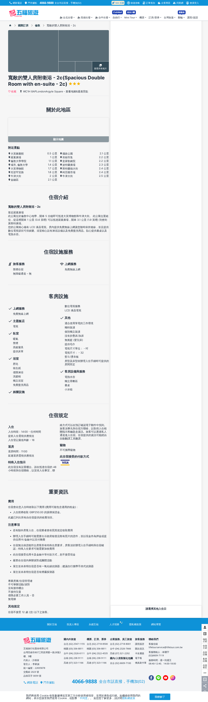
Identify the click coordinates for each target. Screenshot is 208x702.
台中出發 (103, 18)
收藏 (13, 91)
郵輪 (181, 16)
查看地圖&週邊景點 (77, 91)
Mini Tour (130, 16)
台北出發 (67, 18)
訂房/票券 (155, 17)
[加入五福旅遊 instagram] (172, 677)
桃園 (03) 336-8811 (73, 648)
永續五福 (93, 624)
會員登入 (192, 3)
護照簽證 (139, 643)
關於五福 (52, 624)
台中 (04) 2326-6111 (74, 653)
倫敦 (37, 25)
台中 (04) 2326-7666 (120, 648)
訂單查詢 (148, 3)
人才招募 (114, 624)
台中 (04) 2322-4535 (97, 653)
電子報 (138, 658)
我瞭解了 (160, 696)
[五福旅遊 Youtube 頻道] (165, 677)
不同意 (84, 698)
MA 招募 (118, 3)
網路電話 (15, 3)
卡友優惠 (139, 653)
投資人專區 (73, 624)
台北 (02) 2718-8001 (120, 643)
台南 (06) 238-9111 (73, 658)
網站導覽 (156, 624)
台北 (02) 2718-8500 (97, 643)
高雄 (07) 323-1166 (73, 662)
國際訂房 (23, 25)
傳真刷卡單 (140, 662)
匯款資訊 (139, 648)
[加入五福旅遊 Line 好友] (158, 677)
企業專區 (164, 3)
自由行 (117, 16)
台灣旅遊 (170, 17)
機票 (143, 17)
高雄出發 (85, 18)
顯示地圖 (58, 139)
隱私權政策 (135, 624)
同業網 (178, 3)
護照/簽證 (192, 17)
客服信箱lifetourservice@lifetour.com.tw (165, 645)
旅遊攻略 (134, 2)
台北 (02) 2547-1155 (74, 643)
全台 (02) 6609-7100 (120, 663)
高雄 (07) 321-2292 (120, 653)
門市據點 (30, 3)
